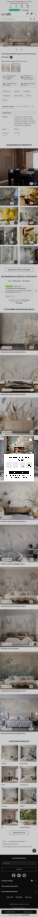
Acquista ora (19, 472)
